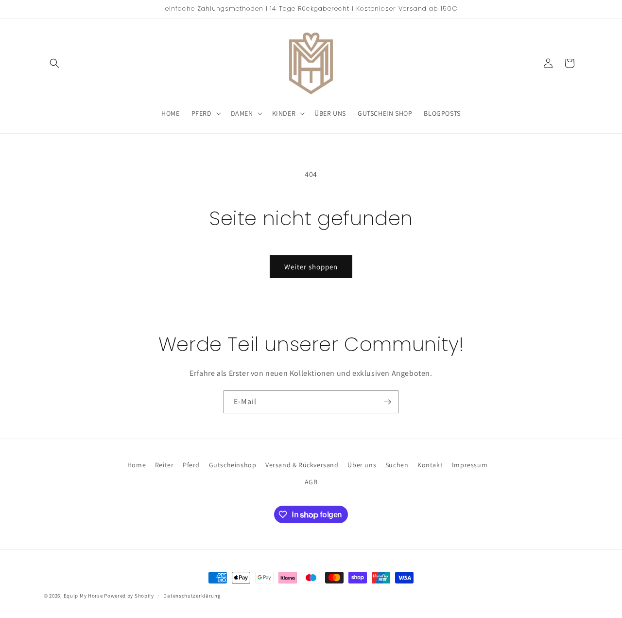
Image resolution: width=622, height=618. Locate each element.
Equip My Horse (83, 595)
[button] (54, 63)
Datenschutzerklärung (192, 595)
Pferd (191, 464)
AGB (311, 481)
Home (136, 464)
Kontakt (430, 464)
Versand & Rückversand (302, 464)
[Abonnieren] (387, 401)
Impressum (469, 464)
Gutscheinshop (233, 464)
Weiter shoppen (311, 266)
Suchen (397, 464)
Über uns (361, 464)
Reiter (164, 464)
